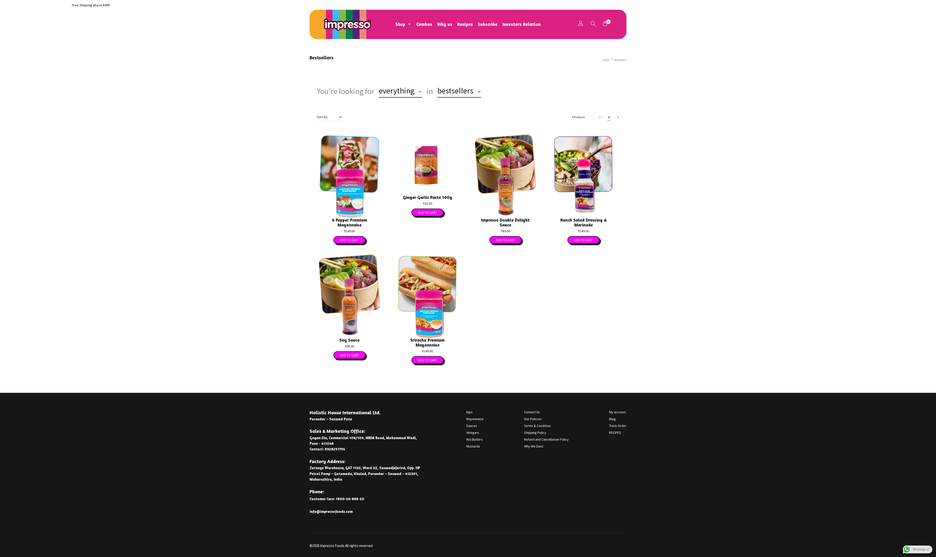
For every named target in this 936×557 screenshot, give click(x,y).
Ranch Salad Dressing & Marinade (583, 222)
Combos (424, 24)
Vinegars (472, 432)
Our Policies (533, 419)
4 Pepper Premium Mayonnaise (349, 222)
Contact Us (532, 412)
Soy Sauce (349, 340)
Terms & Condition (537, 426)
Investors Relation (521, 24)
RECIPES (615, 432)
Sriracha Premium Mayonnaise (427, 342)
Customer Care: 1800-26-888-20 (337, 498)
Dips (469, 412)
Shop (400, 24)
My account (617, 412)
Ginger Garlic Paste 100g (427, 197)
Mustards (473, 446)
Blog (612, 419)
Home (606, 60)
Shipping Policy (535, 432)
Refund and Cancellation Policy (546, 439)
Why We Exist (533, 446)
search (499, 91)
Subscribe (487, 24)
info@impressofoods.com (331, 511)
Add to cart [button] (349, 240)
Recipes (465, 24)
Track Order (617, 426)
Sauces (471, 426)
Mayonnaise (475, 419)
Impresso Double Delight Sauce (505, 222)
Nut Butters (474, 439)
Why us (444, 24)
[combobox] (400, 91)
